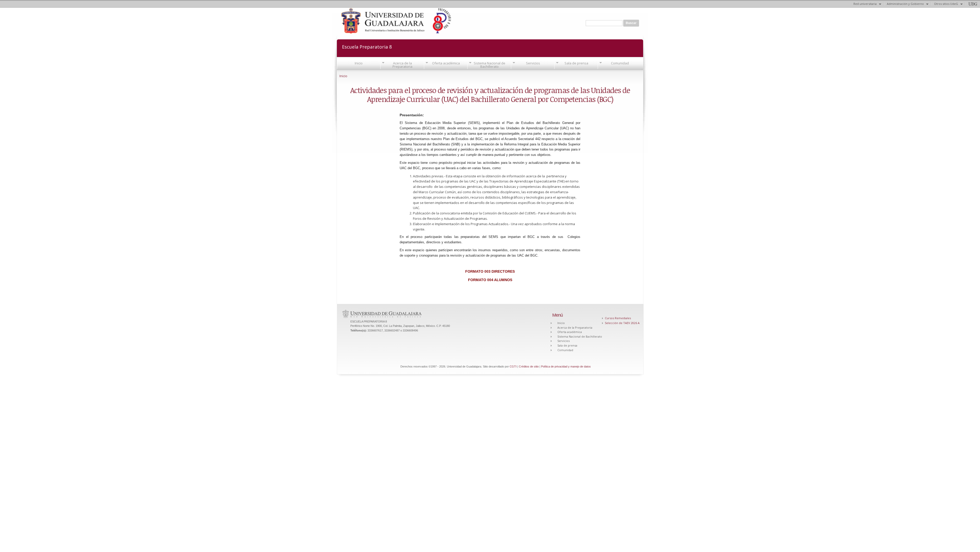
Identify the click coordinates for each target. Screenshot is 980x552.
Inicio (359, 63)
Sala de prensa (576, 63)
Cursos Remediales (618, 318)
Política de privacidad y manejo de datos (566, 366)
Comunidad (620, 63)
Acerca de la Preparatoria (402, 65)
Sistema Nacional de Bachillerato (489, 65)
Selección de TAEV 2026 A (622, 323)
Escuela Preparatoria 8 (367, 46)
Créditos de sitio (529, 366)
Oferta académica (446, 63)
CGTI (513, 366)
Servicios (533, 63)
